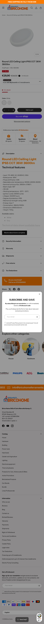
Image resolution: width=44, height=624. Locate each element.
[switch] (39, 621)
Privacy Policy (14, 323)
